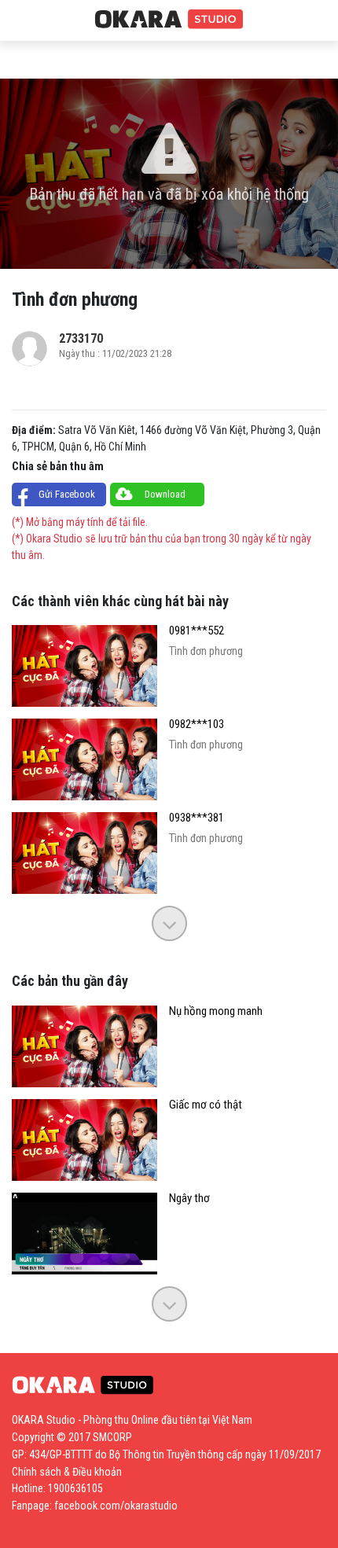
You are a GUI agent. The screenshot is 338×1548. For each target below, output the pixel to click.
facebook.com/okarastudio (116, 1505)
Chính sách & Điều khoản (67, 1471)
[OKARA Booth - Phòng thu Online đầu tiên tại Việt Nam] (169, 19)
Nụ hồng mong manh (216, 1011)
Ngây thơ (189, 1198)
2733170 (81, 338)
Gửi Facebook (67, 494)
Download (165, 494)
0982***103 (196, 724)
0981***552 (196, 631)
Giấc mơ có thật (205, 1105)
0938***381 (196, 818)
